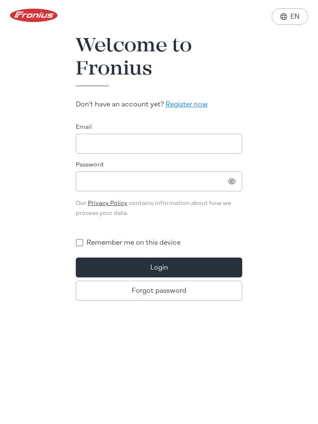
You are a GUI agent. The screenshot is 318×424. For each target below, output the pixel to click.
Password (90, 164)
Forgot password (159, 290)
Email (84, 126)
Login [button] (159, 267)
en (289, 16)
